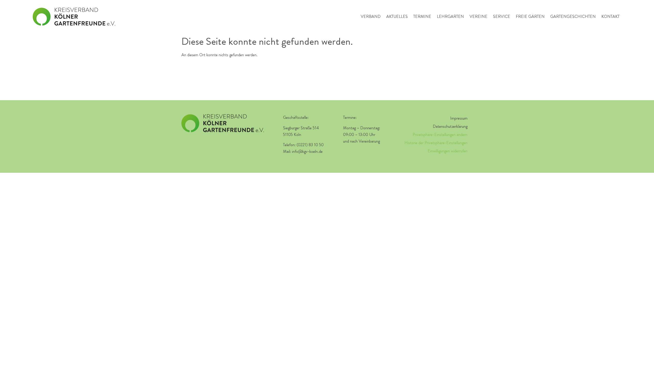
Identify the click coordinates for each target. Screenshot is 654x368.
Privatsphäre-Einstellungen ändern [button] (440, 134)
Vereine (478, 16)
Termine (422, 16)
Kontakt (610, 16)
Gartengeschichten (573, 16)
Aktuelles (397, 16)
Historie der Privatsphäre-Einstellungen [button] (436, 143)
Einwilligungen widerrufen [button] (448, 151)
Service (501, 16)
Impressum (459, 118)
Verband (371, 16)
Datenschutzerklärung (450, 126)
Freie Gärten (530, 16)
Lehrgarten (450, 16)
